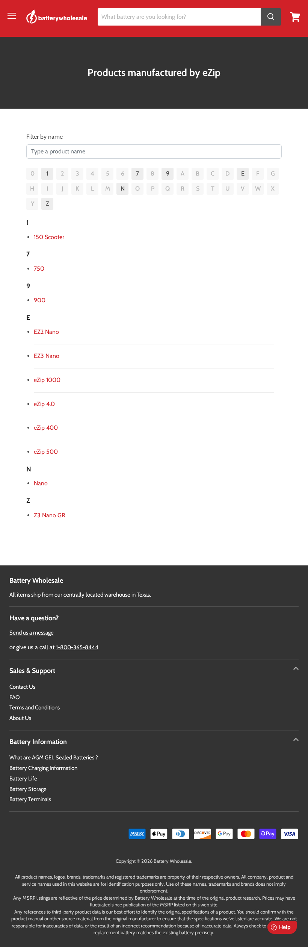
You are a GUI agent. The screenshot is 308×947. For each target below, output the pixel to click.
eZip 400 (46, 427)
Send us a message (31, 632)
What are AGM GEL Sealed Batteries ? (53, 757)
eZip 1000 (47, 379)
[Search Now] (271, 17)
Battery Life (23, 778)
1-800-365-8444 (77, 647)
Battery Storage (28, 789)
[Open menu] (12, 16)
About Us (20, 718)
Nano (41, 483)
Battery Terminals (30, 799)
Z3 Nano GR (49, 515)
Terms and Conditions (34, 707)
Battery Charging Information (43, 768)
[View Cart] (295, 16)
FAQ (14, 697)
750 (39, 268)
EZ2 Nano (46, 331)
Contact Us (22, 686)
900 (39, 300)
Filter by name (44, 136)
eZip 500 (46, 451)
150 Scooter (49, 237)
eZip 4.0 (44, 404)
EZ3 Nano (46, 355)
